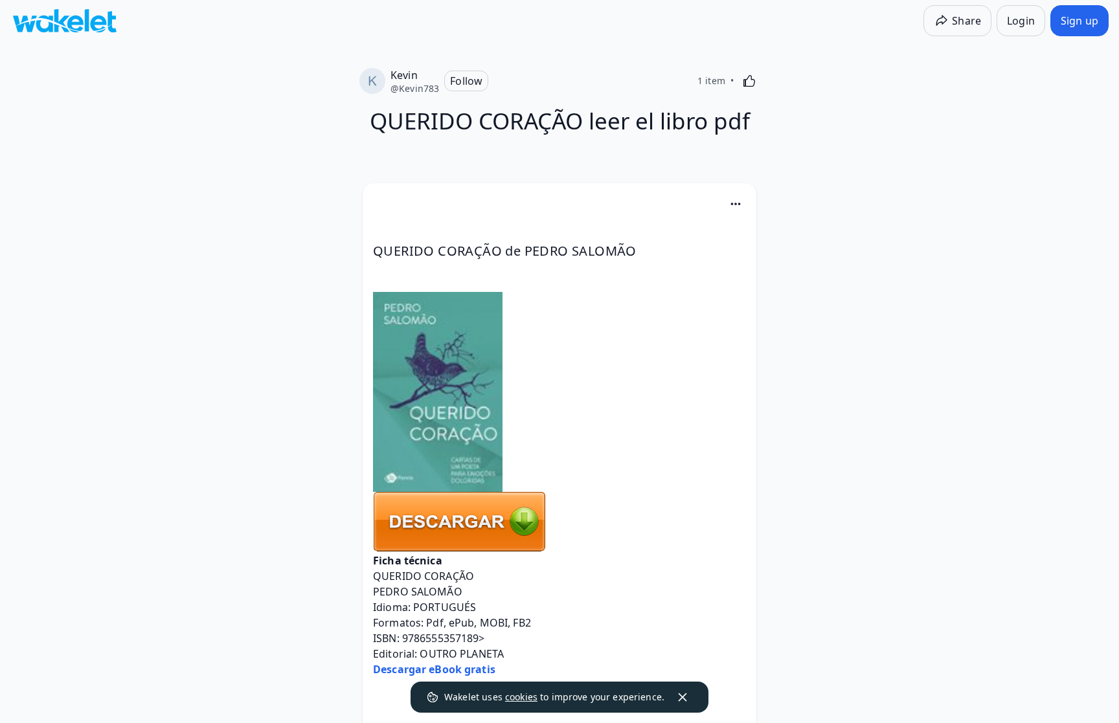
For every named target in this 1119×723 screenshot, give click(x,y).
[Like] (749, 81)
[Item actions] (735, 204)
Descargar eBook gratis (434, 669)
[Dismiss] (682, 697)
